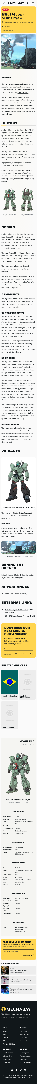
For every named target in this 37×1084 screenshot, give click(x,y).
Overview (23, 1037)
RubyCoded (21, 1077)
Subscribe (25, 654)
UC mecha (6, 1062)
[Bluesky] (21, 1070)
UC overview (7, 1056)
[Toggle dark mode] (4, 3)
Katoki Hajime (6, 575)
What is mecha (25, 1034)
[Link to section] (19, 123)
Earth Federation (28, 90)
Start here (23, 1031)
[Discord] (12, 1070)
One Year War (29, 282)
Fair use (28, 1077)
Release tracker (25, 1056)
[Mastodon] (16, 1070)
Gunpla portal (24, 1053)
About (5, 1031)
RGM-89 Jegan (23, 92)
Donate (5, 1037)
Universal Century (28, 744)
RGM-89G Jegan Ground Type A (16, 609)
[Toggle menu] (33, 3)
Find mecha (24, 1041)
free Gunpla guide (10, 653)
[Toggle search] (28, 3)
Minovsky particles (8, 383)
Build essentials (25, 1062)
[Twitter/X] (25, 1070)
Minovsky (4, 256)
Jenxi (14, 1077)
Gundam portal (8, 1053)
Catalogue (23, 1059)
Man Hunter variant (20, 516)
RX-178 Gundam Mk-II (14, 325)
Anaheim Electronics (9, 90)
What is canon (8, 1041)
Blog (4, 1034)
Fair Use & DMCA (9, 1044)
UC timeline (7, 1059)
